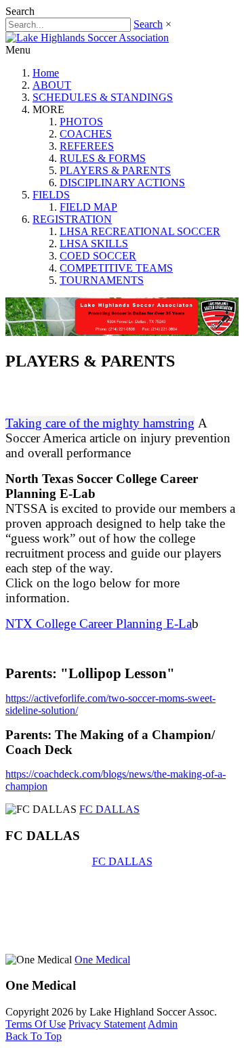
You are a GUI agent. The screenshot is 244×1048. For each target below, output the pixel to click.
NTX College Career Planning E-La (98, 623)
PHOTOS (81, 121)
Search (148, 24)
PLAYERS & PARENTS (115, 170)
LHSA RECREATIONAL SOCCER (140, 231)
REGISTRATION (72, 219)
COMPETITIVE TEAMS (116, 268)
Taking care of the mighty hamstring (100, 423)
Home (46, 73)
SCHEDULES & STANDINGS (103, 97)
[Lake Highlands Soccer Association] (87, 37)
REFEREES (87, 146)
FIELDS (51, 195)
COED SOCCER (98, 255)
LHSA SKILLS (94, 243)
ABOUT (52, 85)
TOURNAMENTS (102, 280)
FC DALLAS (109, 809)
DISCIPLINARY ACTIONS (122, 182)
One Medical (102, 959)
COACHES (86, 134)
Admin (163, 1024)
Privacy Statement (107, 1024)
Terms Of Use (35, 1024)
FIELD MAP (88, 207)
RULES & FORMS (103, 158)
